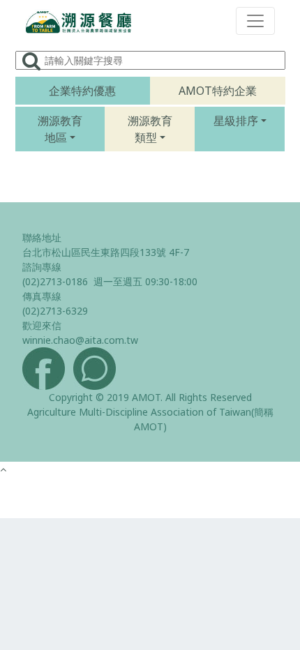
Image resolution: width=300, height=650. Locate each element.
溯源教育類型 (150, 129)
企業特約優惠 (82, 90)
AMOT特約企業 (218, 90)
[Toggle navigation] (255, 21)
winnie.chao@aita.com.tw (80, 340)
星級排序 (235, 120)
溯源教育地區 (60, 129)
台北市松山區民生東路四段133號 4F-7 (105, 252)
